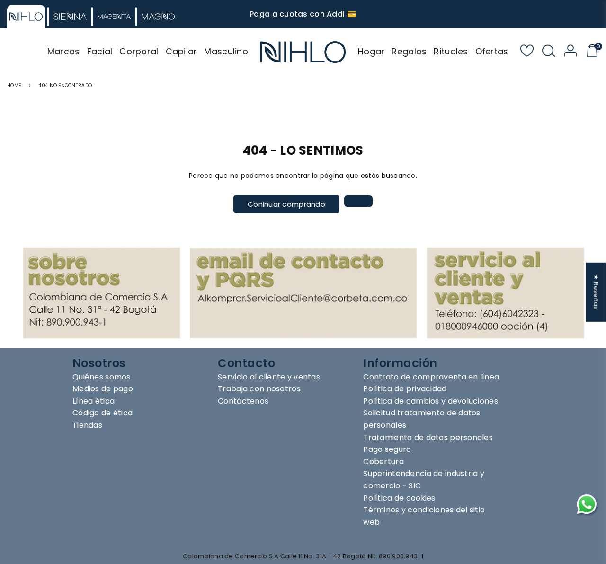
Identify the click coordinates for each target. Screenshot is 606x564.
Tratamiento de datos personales (428, 437)
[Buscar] (549, 52)
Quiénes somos (101, 376)
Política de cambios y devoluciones (430, 401)
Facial (100, 51)
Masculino (226, 51)
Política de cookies (399, 498)
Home (14, 85)
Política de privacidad (404, 388)
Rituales (451, 51)
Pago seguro (387, 449)
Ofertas (491, 51)
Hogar (371, 51)
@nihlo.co (260, 510)
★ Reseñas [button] (596, 292)
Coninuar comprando (286, 204)
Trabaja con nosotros (259, 388)
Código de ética (102, 412)
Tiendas (87, 425)
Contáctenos (243, 401)
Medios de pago (102, 388)
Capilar (181, 51)
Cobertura (383, 461)
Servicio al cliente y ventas (269, 376)
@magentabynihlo (282, 525)
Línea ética (93, 401)
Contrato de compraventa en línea (431, 376)
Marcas (63, 51)
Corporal (138, 51)
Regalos (409, 51)
